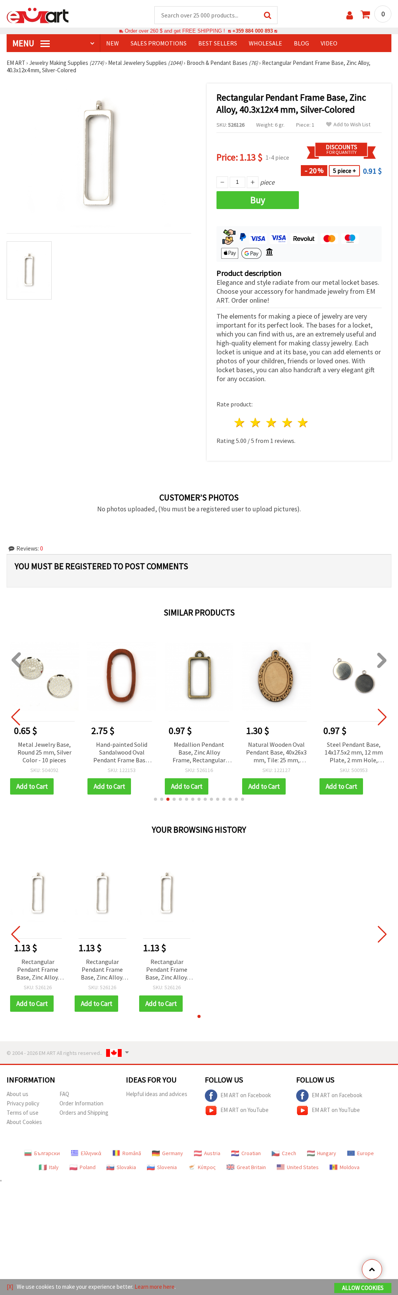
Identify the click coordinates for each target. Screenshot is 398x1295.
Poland (88, 1167)
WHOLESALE (265, 43)
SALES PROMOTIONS (159, 43)
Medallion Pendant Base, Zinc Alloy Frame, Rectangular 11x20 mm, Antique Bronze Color (199, 753)
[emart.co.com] (38, 14)
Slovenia (167, 1167)
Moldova (350, 1167)
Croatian (251, 1153)
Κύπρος (207, 1167)
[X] (10, 1286)
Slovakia (126, 1167)
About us (17, 1094)
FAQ (64, 1094)
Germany (172, 1153)
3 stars (271, 423)
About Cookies (24, 1122)
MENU (24, 43)
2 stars (256, 423)
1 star (240, 423)
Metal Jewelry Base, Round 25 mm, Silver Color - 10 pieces (44, 752)
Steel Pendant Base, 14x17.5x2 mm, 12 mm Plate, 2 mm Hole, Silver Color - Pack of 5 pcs (353, 753)
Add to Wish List (351, 124)
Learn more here (154, 1286)
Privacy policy (23, 1103)
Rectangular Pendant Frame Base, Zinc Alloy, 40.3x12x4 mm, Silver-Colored (37, 970)
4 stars (287, 423)
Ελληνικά (91, 1153)
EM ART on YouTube (244, 1110)
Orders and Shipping (83, 1112)
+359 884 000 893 (252, 31)
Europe (365, 1153)
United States (303, 1167)
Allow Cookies (363, 1288)
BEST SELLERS (217, 43)
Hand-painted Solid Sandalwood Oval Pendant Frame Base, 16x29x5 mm (121, 753)
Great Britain (251, 1167)
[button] (155, 799)
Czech (289, 1153)
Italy (54, 1167)
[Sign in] (349, 15)
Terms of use (22, 1112)
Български (47, 1153)
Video (329, 43)
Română (131, 1153)
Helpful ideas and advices (156, 1094)
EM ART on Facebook (245, 1095)
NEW (112, 43)
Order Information (81, 1103)
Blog (301, 43)
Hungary (326, 1153)
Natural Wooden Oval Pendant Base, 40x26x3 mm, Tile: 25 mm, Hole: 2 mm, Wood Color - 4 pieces (276, 753)
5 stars (303, 423)
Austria (212, 1153)
